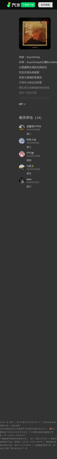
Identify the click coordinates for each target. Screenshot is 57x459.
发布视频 (45, 4)
